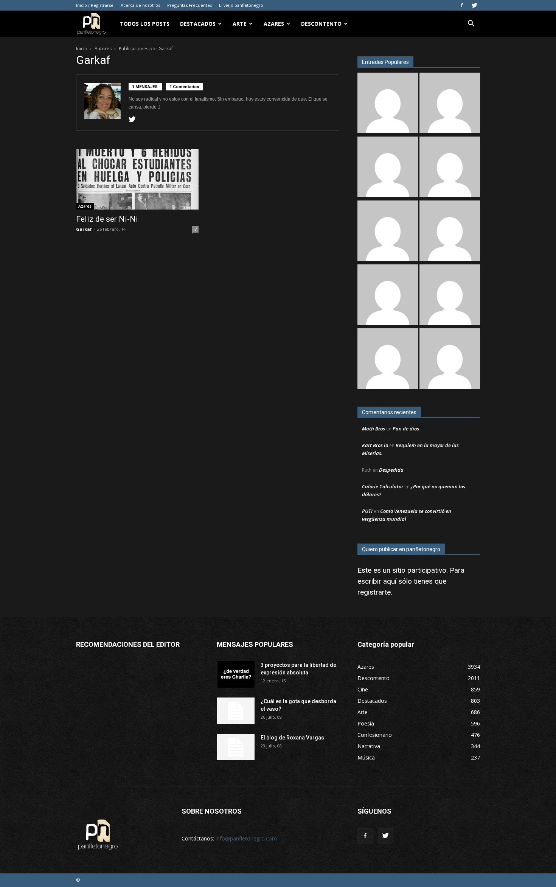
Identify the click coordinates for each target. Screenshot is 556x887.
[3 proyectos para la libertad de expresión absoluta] (236, 674)
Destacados (198, 23)
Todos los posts (144, 23)
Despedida (391, 469)
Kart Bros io (375, 445)
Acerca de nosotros (140, 5)
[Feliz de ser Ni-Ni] (137, 179)
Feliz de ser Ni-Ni (107, 219)
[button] (471, 24)
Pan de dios (406, 428)
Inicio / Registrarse (94, 5)
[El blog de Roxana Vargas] (236, 747)
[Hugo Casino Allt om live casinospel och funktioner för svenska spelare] (387, 295)
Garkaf (84, 229)
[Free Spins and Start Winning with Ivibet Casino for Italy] (449, 168)
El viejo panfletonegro (241, 5)
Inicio (81, 48)
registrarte (374, 592)
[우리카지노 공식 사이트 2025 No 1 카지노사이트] (449, 104)
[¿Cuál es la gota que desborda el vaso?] (236, 710)
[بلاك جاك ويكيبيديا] (387, 231)
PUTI (367, 511)
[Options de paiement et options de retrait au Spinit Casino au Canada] (387, 359)
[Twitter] (474, 5)
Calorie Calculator (382, 486)
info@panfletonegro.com (246, 838)
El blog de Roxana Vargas (292, 738)
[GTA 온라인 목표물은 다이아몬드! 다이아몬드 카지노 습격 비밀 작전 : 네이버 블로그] (449, 231)
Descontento (321, 23)
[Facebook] (461, 5)
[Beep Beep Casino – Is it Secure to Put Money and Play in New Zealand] (449, 359)
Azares (274, 23)
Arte (240, 23)
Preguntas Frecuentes (189, 5)
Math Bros (373, 428)
